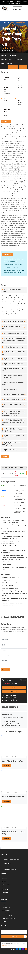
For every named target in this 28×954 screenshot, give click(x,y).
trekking (15, 756)
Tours (4, 16)
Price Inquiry (8, 680)
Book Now (23, 67)
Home (4, 22)
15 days (7, 756)
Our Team (4, 881)
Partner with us (5, 892)
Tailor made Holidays (6, 907)
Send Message (5, 669)
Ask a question (13, 67)
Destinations (10, 13)
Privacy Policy (5, 889)
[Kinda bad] (4, 634)
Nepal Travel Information (7, 904)
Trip (8, 22)
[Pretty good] (7, 634)
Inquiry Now (14, 691)
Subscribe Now (14, 936)
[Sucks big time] (2, 634)
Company (18, 16)
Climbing (10, 16)
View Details (6, 765)
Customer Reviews (6, 910)
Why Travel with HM (6, 884)
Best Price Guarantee (6, 913)
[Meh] (5, 634)
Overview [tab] (4, 55)
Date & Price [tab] (19, 59)
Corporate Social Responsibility (8, 918)
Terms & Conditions (6, 895)
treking (15, 827)
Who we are (4, 878)
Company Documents (6, 886)
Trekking (19, 13)
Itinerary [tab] (13, 55)
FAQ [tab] (2, 63)
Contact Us (4, 921)
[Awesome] (9, 634)
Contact (14, 20)
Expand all (23, 284)
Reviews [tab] (9, 63)
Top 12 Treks (5, 20)
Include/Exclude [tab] (6, 59)
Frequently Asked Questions (7, 915)
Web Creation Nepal (6, 945)
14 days (7, 792)
